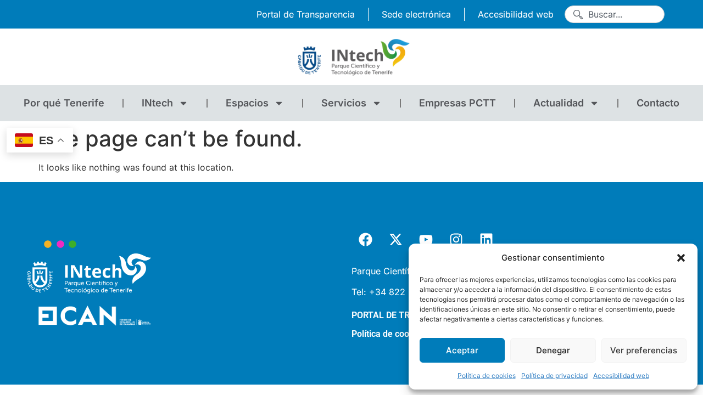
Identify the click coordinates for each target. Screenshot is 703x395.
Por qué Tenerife (64, 103)
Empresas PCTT (457, 103)
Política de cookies (486, 375)
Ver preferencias (643, 350)
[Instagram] (456, 239)
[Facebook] (365, 239)
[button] (681, 257)
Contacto (658, 103)
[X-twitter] (395, 239)
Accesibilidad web (621, 375)
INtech (157, 103)
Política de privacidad (554, 375)
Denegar (553, 350)
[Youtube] (425, 239)
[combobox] (615, 14)
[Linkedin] (486, 239)
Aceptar (462, 350)
